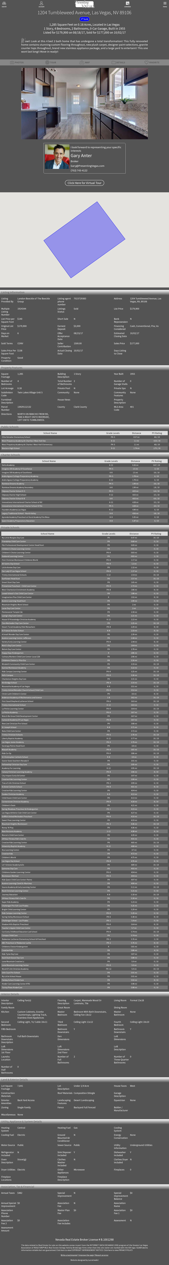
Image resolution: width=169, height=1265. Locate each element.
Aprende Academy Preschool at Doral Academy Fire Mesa (25, 517)
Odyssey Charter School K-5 (13, 491)
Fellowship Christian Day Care (14, 764)
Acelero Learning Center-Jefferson (16, 638)
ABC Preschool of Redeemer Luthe (16, 943)
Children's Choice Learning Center (16, 549)
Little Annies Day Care (11, 567)
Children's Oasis (8, 805)
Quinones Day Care (10, 868)
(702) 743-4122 (79, 170)
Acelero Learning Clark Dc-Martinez (17, 883)
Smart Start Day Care (11, 582)
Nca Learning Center (10, 850)
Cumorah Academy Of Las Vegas (15, 720)
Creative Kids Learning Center (14, 779)
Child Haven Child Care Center (14, 798)
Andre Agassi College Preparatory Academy (20, 476)
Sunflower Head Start (11, 578)
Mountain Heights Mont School (15, 604)
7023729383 (80, 298)
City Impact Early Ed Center (13, 775)
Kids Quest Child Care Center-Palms (17, 879)
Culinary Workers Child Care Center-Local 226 (21, 656)
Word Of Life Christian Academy (15, 969)
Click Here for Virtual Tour (84, 183)
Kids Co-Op (6, 753)
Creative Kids (7, 853)
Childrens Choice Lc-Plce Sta (14, 660)
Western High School (11, 448)
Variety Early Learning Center (14, 641)
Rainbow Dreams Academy (13, 483)
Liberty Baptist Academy (12, 738)
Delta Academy (8, 465)
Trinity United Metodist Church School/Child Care (22, 690)
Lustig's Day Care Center (12, 615)
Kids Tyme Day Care (10, 954)
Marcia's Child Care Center (13, 835)
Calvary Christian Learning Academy (17, 772)
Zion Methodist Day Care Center (15, 623)
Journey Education (10, 894)
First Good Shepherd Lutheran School (17, 701)
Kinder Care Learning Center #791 (16, 983)
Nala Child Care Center (11, 731)
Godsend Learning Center (12, 556)
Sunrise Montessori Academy (14, 668)
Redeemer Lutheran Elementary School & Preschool (24, 939)
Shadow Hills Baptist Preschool (15, 924)
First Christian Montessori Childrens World (20, 560)
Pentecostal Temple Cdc (12, 612)
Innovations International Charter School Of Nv (22, 506)
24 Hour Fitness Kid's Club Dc (14, 839)
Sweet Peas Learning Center (14, 820)
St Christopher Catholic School (15, 757)
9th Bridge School (9, 682)
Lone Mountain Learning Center (15, 965)
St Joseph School (9, 727)
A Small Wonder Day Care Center (15, 634)
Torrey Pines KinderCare (12, 987)
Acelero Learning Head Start (14, 601)
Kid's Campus (7, 675)
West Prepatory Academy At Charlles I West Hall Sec (24, 441)
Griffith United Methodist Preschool (17, 816)
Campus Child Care (10, 935)
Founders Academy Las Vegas (14, 509)
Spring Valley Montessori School (15, 917)
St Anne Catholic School (12, 786)
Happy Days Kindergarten (12, 653)
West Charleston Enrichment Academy (18, 589)
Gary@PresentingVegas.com (87, 166)
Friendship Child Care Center (14, 541)
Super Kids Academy (10, 902)
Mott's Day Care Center (11, 645)
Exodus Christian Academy (13, 794)
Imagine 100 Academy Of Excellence (17, 469)
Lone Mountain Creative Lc (13, 961)
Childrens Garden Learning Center (16, 872)
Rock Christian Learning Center (15, 891)
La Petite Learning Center (13, 708)
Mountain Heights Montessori (14, 824)
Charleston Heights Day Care (14, 679)
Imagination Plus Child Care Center (17, 597)
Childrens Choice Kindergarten (15, 946)
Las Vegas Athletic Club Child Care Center (19, 812)
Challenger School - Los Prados (15, 920)
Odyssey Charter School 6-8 (13, 498)
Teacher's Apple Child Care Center (16, 928)
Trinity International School (14, 705)
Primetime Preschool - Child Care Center (19, 586)
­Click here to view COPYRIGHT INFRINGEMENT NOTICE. (79, 1250)
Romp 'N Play (7, 827)
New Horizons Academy (12, 831)
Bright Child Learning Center (14, 909)
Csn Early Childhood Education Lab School (19, 931)
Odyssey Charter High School (14, 495)
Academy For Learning (11, 768)
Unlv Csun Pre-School (11, 972)
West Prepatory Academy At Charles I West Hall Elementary (27, 444)
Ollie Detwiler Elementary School (16, 437)
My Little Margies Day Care (13, 537)
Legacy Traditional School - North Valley (19, 513)
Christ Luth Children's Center (14, 694)
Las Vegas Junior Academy (13, 742)
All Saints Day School (11, 563)
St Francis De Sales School (13, 630)
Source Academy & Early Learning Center (19, 887)
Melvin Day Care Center (11, 649)
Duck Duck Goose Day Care (13, 957)
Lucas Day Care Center (11, 608)
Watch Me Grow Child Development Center (20, 716)
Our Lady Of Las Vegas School (14, 571)
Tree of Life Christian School (14, 783)
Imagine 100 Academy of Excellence (17, 472)
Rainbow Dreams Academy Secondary (17, 487)
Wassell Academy (9, 749)
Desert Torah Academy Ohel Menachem (18, 627)
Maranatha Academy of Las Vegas (16, 686)
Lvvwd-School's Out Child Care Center (17, 593)
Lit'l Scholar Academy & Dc (13, 865)
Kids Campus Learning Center (14, 671)
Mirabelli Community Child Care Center (18, 664)
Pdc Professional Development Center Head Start (23, 545)
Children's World (9, 857)
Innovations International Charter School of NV (22, 502)
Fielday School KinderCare (13, 980)
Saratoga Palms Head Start (13, 746)
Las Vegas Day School (11, 861)
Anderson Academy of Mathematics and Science (22, 697)
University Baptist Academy (13, 846)
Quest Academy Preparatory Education (18, 521)
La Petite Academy (10, 712)
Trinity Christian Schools (12, 734)
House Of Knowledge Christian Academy (19, 619)
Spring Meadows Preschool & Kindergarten (20, 809)
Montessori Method (10, 876)
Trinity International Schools (14, 575)
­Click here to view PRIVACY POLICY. (118, 1250)
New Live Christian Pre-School (14, 723)
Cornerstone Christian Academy (15, 801)
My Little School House (11, 976)
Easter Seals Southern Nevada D (15, 760)
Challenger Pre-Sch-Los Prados (15, 905)
